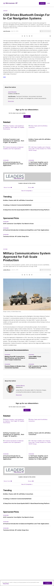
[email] (31, 36)
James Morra (6, 269)
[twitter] (27, 36)
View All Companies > (27, 190)
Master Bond (7, 187)
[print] (50, 36)
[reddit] (29, 36)
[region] (27, 583)
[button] (4, 3)
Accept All (47, 583)
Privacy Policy (6, 583)
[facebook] (22, 36)
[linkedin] (24, 36)
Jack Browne (6, 31)
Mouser (30, 187)
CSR (4, 77)
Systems (5, 249)
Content (5, 10)
